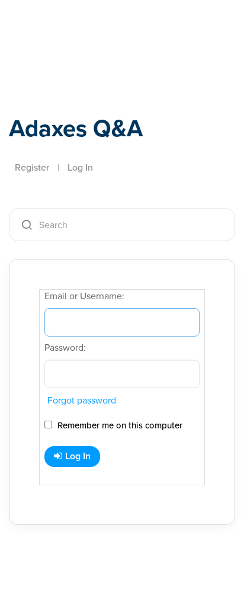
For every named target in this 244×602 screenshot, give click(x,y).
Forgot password (81, 400)
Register (32, 167)
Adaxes (65, 25)
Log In (80, 167)
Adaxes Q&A (76, 128)
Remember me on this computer (118, 425)
